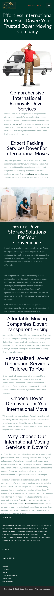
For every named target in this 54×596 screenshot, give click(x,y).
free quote (6, 569)
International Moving (10, 575)
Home (5, 572)
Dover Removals (25, 500)
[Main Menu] (48, 5)
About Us (6, 566)
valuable (30, 174)
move (18, 124)
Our (37, 419)
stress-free (28, 504)
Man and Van (7, 578)
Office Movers (8, 581)
